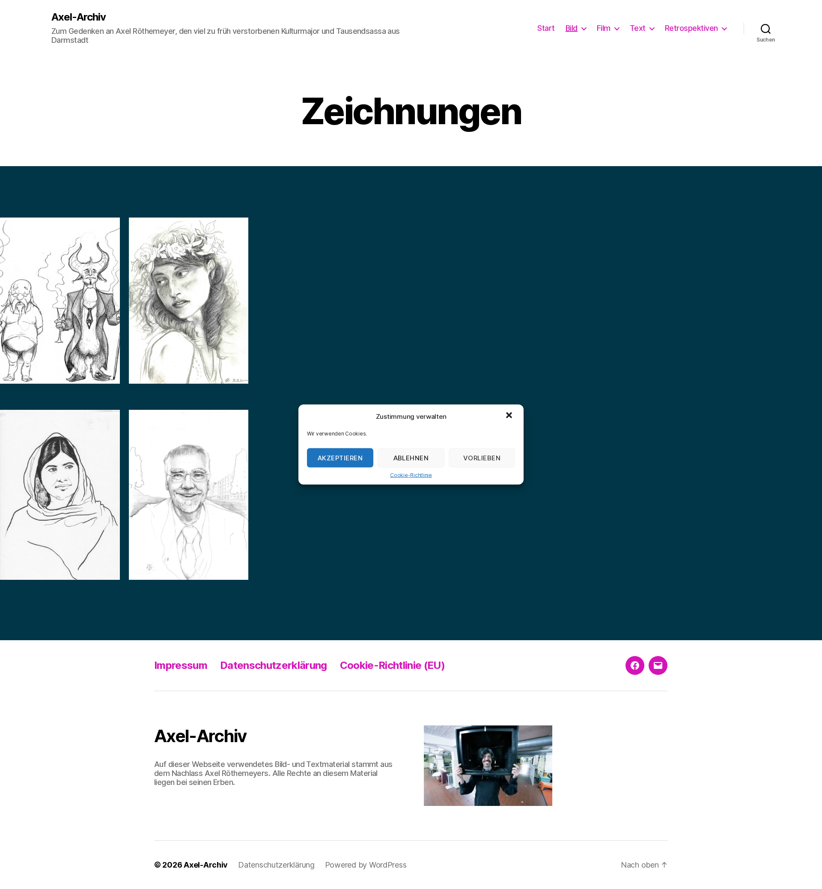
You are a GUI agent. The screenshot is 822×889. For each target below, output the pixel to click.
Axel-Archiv (78, 17)
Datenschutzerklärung (273, 665)
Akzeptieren (340, 457)
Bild (572, 28)
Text (638, 28)
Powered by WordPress (366, 864)
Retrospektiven (691, 28)
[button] (510, 416)
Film (604, 28)
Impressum (180, 665)
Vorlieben (482, 457)
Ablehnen (411, 457)
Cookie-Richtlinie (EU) (392, 665)
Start (546, 28)
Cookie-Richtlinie (411, 475)
